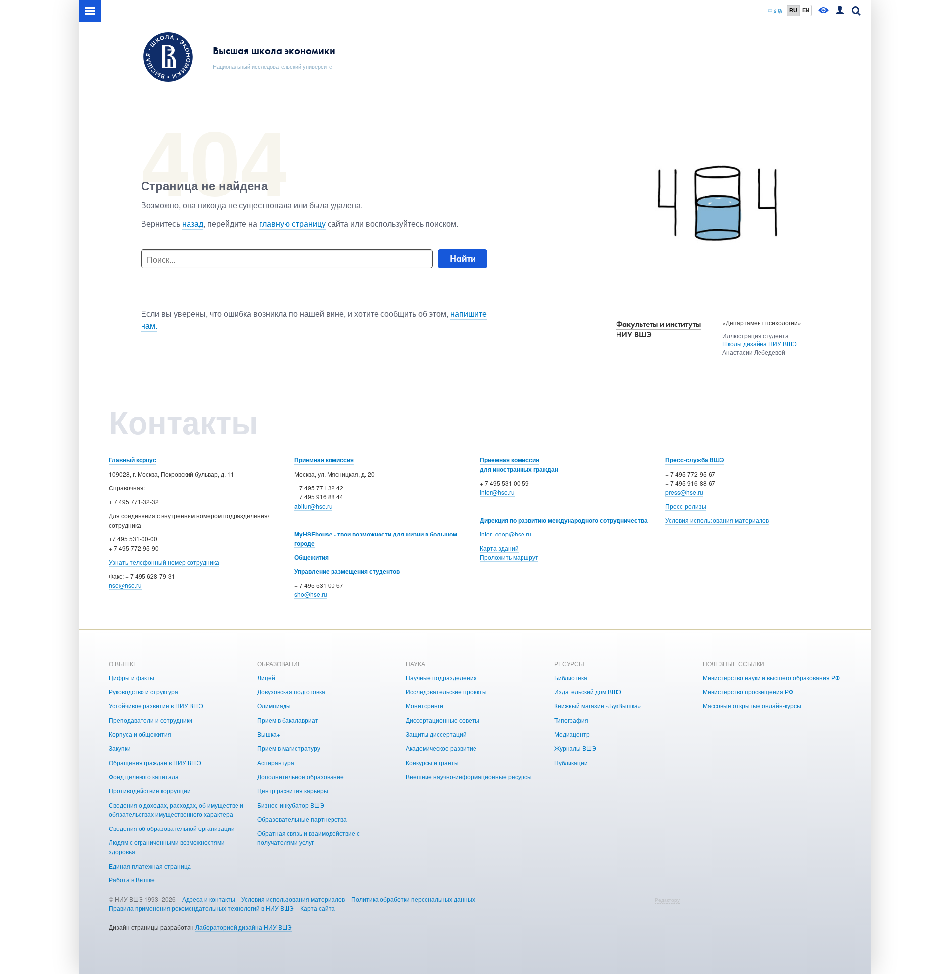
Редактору (667, 899)
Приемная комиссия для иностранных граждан (519, 464)
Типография (571, 720)
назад (192, 223)
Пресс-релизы (685, 506)
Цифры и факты (131, 677)
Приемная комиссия (324, 459)
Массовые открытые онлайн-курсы (752, 705)
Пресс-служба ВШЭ (694, 459)
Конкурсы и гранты (432, 762)
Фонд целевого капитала (144, 776)
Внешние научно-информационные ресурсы (469, 776)
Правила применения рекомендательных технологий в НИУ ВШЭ (201, 908)
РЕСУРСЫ (569, 663)
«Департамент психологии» (761, 322)
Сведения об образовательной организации (172, 828)
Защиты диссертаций (436, 734)
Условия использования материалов (717, 520)
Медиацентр (572, 734)
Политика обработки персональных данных (413, 899)
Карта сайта (317, 908)
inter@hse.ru (497, 492)
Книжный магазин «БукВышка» (597, 705)
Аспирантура (275, 762)
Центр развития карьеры (292, 790)
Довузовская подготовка (291, 691)
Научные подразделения (441, 677)
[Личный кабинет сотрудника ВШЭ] (839, 11)
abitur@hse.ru (313, 506)
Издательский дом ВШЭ (587, 691)
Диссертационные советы (442, 720)
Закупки (120, 748)
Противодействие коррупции (149, 790)
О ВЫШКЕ (123, 663)
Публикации (571, 762)
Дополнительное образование (300, 776)
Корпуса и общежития (140, 734)
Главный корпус (132, 459)
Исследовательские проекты (446, 691)
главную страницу (292, 223)
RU (793, 10)
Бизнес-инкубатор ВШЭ (290, 805)
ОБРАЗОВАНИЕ (279, 663)
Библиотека (570, 677)
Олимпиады (274, 705)
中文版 (775, 11)
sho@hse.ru (310, 594)
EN (805, 10)
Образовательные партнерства (302, 819)
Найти (463, 258)
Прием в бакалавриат (287, 720)
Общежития (311, 557)
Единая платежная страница (150, 866)
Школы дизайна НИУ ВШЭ (759, 344)
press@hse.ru (684, 492)
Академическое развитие (441, 748)
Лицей (266, 677)
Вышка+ (268, 734)
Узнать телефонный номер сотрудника (164, 562)
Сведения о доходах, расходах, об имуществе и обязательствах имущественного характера (176, 810)
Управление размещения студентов (347, 571)
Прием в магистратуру (288, 748)
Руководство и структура (143, 691)
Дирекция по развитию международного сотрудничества (564, 520)
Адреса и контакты (208, 899)
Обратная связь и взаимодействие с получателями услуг (308, 838)
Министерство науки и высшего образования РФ (771, 677)
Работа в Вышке (132, 880)
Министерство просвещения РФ (748, 691)
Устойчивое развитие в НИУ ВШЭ (156, 705)
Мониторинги (424, 705)
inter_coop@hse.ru (505, 534)
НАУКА (415, 663)
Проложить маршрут (509, 557)
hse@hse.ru (125, 585)
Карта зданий (499, 548)
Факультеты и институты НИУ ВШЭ (658, 329)
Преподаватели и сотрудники (150, 720)
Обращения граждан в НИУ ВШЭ (155, 762)
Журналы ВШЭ (575, 748)
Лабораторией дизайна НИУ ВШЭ (243, 927)
